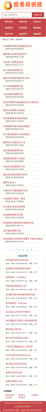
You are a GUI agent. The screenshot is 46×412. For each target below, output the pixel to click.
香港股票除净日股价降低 (15, 118)
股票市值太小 (9, 182)
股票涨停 (9, 397)
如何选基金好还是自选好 (17, 259)
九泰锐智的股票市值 (13, 94)
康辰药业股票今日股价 (14, 110)
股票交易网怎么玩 (14, 380)
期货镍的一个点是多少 (16, 277)
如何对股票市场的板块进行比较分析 (20, 102)
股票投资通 (10, 395)
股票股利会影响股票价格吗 (18, 268)
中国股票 (34, 395)
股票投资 (21, 395)
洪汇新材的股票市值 (13, 69)
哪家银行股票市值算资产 (15, 53)
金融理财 (37, 33)
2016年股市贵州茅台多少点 (18, 354)
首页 (12, 39)
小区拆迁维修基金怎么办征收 (19, 346)
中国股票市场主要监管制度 (16, 126)
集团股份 (9, 27)
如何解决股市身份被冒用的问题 (20, 294)
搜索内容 (38, 14)
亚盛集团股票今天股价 (14, 158)
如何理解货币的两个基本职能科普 (21, 320)
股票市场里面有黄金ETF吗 (16, 77)
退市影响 (21, 397)
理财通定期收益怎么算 (16, 285)
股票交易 (23, 21)
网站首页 (9, 21)
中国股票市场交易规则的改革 (17, 45)
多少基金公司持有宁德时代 (18, 311)
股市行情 (9, 33)
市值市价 (37, 21)
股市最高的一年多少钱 (16, 303)
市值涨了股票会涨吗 (13, 61)
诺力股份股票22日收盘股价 (16, 134)
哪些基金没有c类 (13, 329)
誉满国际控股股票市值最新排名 (18, 222)
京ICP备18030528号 (23, 406)
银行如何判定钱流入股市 (17, 337)
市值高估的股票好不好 (14, 166)
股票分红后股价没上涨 (14, 142)
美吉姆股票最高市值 (13, 214)
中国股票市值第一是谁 (14, 198)
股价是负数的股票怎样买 (15, 174)
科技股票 (23, 27)
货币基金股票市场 (12, 230)
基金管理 (23, 33)
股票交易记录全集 (14, 372)
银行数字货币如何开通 (16, 363)
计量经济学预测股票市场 (15, 190)
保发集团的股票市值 (13, 150)
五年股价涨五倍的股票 (14, 206)
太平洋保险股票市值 (13, 85)
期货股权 (37, 27)
